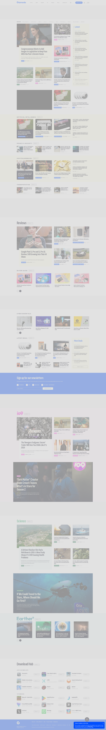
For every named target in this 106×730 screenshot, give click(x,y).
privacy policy (90, 726)
